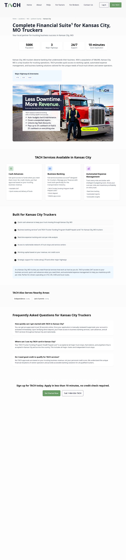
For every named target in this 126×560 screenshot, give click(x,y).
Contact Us (88, 5)
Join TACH (115, 5)
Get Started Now (51, 393)
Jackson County (36, 19)
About (39, 5)
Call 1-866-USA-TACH (72, 393)
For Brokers (74, 5)
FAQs (48, 5)
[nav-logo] (12, 5)
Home (29, 5)
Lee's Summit (41, 299)
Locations (22, 19)
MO (28, 19)
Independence (22, 299)
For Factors (60, 5)
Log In (104, 5)
